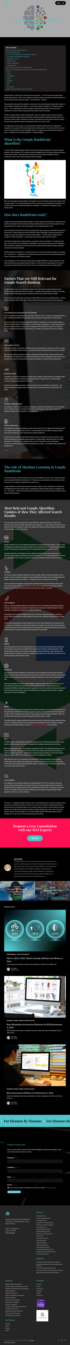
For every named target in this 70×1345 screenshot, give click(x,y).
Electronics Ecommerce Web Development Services (49, 1270)
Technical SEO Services (42, 1238)
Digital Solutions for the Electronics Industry (47, 1272)
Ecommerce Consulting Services (44, 1222)
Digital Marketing (42, 15)
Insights (38, 1293)
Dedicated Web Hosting (42, 1254)
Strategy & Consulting (29, 15)
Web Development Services (43, 1229)
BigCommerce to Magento (12, 1302)
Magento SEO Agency (11, 1293)
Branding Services (41, 1216)
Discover (7, 1323)
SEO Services (39, 1236)
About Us (38, 1284)
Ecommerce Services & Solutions (44, 1225)
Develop (7, 1328)
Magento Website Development (13, 1284)
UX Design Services (41, 1220)
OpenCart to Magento (11, 1304)
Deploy (7, 1330)
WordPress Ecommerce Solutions (14, 1311)
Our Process (39, 1288)
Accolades (39, 1291)
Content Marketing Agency (43, 1218)
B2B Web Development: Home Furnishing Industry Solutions (49, 1265)
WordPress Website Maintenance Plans (15, 1306)
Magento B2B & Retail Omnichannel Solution (17, 1288)
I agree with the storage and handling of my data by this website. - (32, 1188)
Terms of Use (11, 1342)
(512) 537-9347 (10, 1233)
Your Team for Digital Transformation (46, 1268)
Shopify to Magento (10, 1297)
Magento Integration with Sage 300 (14, 1295)
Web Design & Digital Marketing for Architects (48, 1262)
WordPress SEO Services (11, 1308)
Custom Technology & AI (23, 954)
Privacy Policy (51, 1188)
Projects (38, 1286)
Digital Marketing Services (43, 1231)
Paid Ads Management (42, 1245)
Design (7, 1326)
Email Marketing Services (43, 1247)
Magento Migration (10, 1291)
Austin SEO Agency (41, 1242)
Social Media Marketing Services (44, 1249)
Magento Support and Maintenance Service (16, 1286)
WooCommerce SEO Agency (12, 1313)
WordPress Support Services (12, 1315)
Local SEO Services (41, 1240)
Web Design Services (41, 1227)
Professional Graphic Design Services (46, 1251)
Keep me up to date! (14, 1192)
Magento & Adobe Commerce (27, 1020)
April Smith (24, 29)
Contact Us (39, 1295)
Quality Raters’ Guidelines (39, 725)
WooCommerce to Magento (12, 1300)
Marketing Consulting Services (44, 1234)
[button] (60, 3)
